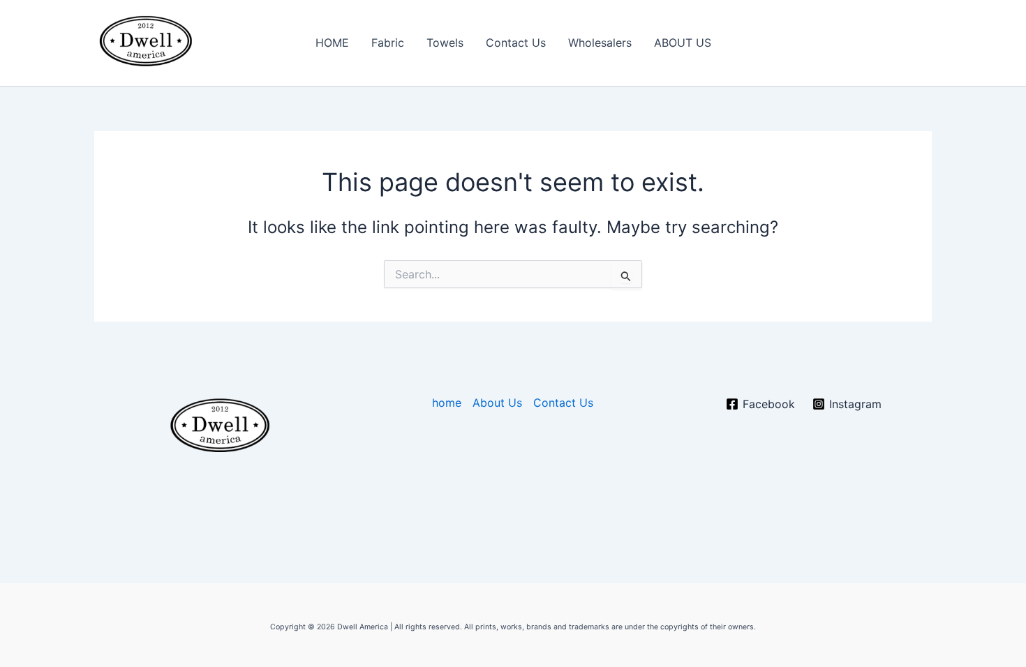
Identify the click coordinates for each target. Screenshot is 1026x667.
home (446, 403)
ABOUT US (682, 43)
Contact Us (516, 43)
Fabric (387, 43)
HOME (332, 43)
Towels (444, 43)
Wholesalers (600, 43)
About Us (497, 403)
